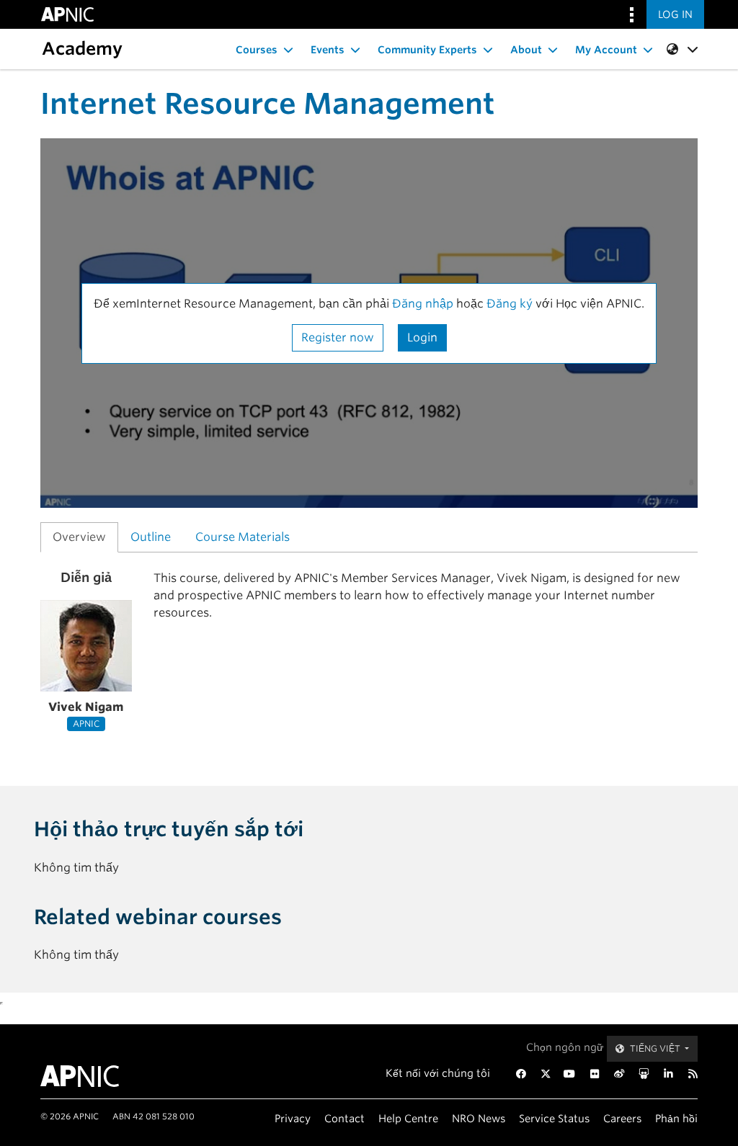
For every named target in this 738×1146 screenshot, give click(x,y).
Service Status (554, 1118)
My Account (606, 49)
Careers (622, 1118)
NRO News (478, 1118)
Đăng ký (510, 303)
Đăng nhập (422, 303)
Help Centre (408, 1118)
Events (327, 49)
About (526, 49)
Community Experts (427, 49)
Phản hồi (676, 1118)
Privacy (293, 1118)
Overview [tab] (79, 537)
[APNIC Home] (86, 1076)
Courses (256, 49)
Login (422, 337)
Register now (337, 337)
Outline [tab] (150, 537)
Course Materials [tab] (242, 537)
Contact (344, 1118)
